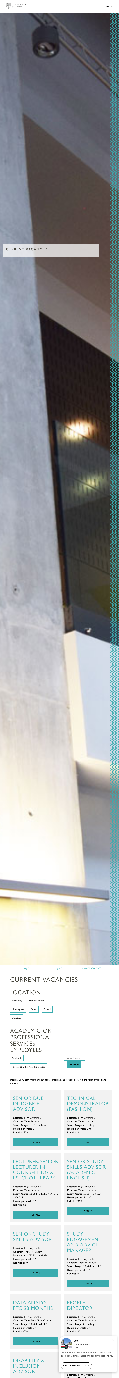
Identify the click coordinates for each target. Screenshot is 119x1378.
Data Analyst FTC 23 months (33, 1305)
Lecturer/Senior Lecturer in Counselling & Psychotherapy (35, 1169)
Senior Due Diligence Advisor (28, 1103)
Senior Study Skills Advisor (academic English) (86, 1169)
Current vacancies (91, 968)
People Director (80, 1305)
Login (26, 968)
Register (58, 968)
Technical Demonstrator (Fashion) (88, 1103)
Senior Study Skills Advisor (32, 1236)
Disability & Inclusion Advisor (28, 1365)
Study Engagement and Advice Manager (84, 1241)
